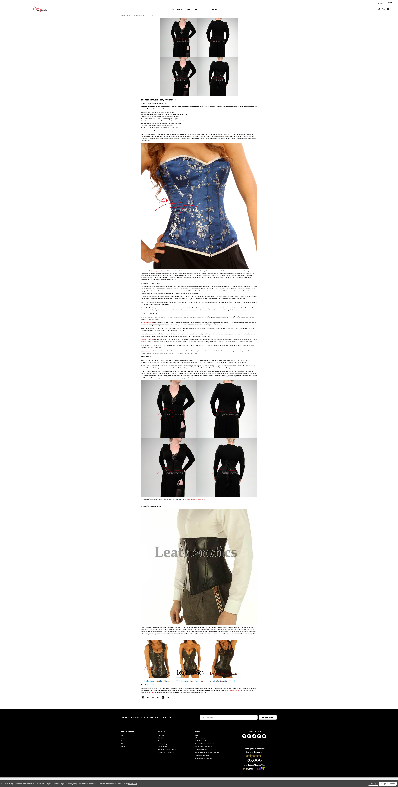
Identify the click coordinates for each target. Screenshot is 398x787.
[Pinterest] (168, 697)
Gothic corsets (145, 351)
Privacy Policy (162, 744)
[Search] (375, 9)
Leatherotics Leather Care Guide (205, 749)
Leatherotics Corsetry (202, 755)
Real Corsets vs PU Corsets (203, 758)
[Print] (153, 697)
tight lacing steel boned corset (194, 499)
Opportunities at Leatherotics (204, 744)
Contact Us (161, 741)
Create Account (381, 2)
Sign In (390, 2)
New (172, 9)
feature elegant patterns (157, 271)
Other (205, 9)
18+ (196, 9)
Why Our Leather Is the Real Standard (207, 752)
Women (180, 9)
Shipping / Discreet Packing (167, 749)
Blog (196, 735)
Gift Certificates (200, 738)
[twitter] (254, 736)
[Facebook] (143, 697)
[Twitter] (158, 697)
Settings (373, 784)
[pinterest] (259, 736)
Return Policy (162, 746)
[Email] (148, 697)
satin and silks (149, 692)
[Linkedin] (163, 697)
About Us (161, 735)
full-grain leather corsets (235, 690)
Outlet (215, 9)
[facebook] (249, 736)
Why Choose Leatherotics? (203, 746)
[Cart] (383, 9)
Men (189, 9)
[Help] (388, 9)
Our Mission (161, 738)
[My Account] (379, 9)
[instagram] (244, 736)
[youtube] (264, 736)
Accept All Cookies (388, 784)
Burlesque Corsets (147, 339)
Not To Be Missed (200, 741)
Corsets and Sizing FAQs (166, 752)
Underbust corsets (147, 322)
